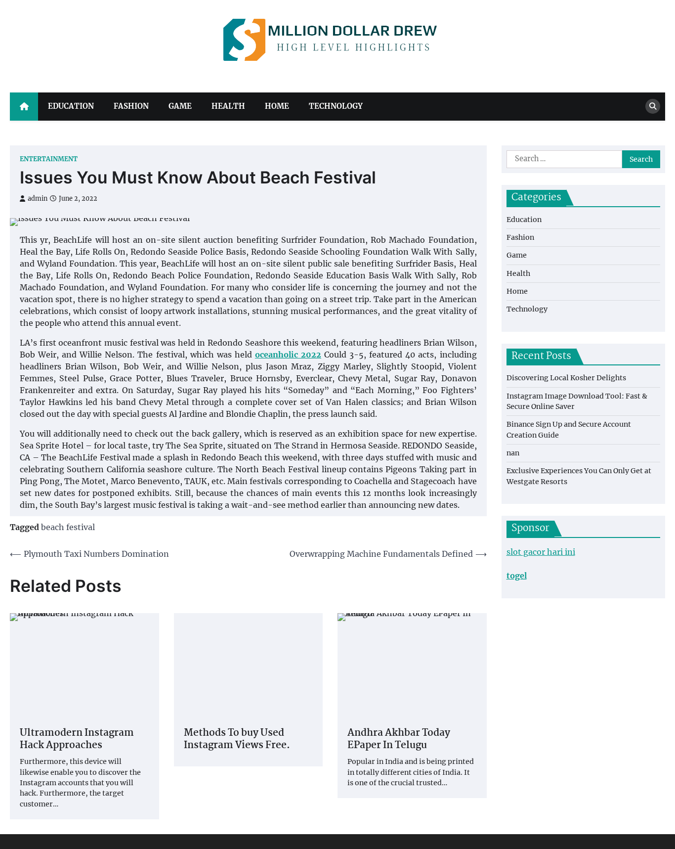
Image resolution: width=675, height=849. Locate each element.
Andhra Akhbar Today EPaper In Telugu (398, 739)
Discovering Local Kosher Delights (566, 377)
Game (180, 106)
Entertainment (49, 159)
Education (71, 106)
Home (277, 106)
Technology (336, 106)
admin (37, 198)
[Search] (652, 106)
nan (512, 452)
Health (228, 106)
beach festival (68, 527)
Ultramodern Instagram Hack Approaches (77, 739)
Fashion (131, 106)
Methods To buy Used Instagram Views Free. (237, 739)
